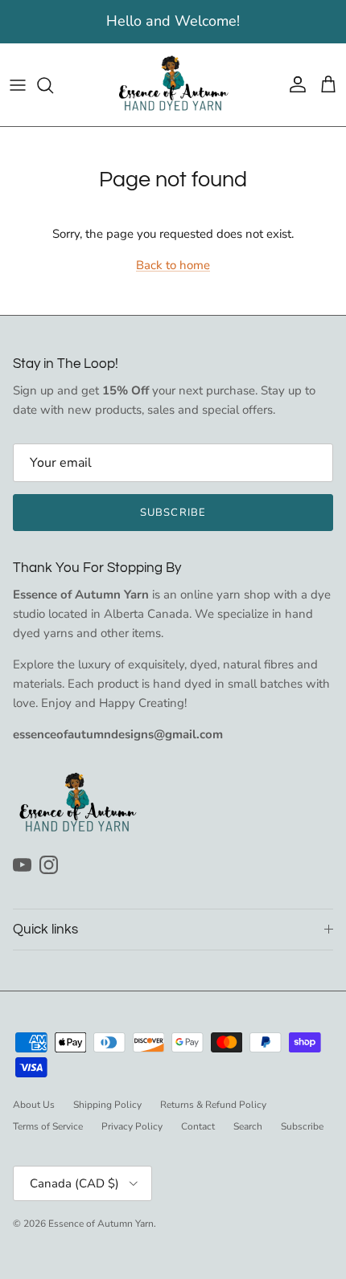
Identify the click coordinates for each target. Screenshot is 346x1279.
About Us (34, 1104)
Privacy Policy (132, 1126)
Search (247, 1126)
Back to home (173, 265)
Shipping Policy (107, 1104)
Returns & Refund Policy (213, 1104)
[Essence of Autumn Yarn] (173, 84)
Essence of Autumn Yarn (101, 1223)
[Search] (53, 85)
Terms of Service (48, 1126)
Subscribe (172, 512)
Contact (198, 1126)
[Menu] (17, 85)
